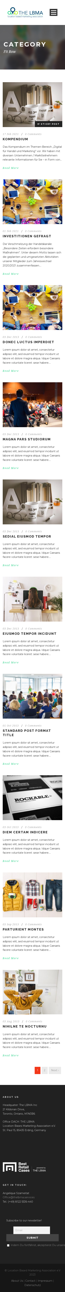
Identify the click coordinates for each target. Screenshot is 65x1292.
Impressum (45, 1280)
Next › (55, 1070)
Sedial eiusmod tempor (27, 536)
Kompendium (15, 139)
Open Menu (53, 12)
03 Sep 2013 (11, 924)
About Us (17, 1280)
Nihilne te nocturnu (25, 1026)
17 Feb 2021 (11, 134)
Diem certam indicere (25, 832)
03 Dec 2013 (11, 337)
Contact (30, 1280)
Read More (11, 168)
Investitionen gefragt (27, 236)
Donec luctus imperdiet (28, 342)
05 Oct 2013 (11, 725)
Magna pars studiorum (27, 439)
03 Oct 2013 (11, 827)
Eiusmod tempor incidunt (30, 634)
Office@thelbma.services (18, 1197)
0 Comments (33, 134)
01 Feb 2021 (11, 231)
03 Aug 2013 (11, 1021)
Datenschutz (32, 1285)
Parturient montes (23, 929)
